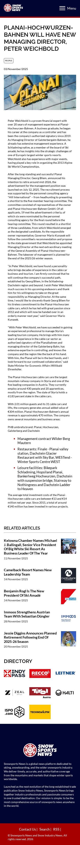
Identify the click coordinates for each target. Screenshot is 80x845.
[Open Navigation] (62, 8)
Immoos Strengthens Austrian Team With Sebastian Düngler (27, 614)
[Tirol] (40, 693)
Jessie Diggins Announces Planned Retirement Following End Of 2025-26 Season (30, 637)
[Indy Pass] (14, 674)
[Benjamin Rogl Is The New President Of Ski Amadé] (68, 597)
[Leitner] (65, 674)
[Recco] (40, 674)
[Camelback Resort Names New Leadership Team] (68, 576)
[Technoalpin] (40, 712)
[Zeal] (14, 693)
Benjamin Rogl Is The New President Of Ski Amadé (24, 593)
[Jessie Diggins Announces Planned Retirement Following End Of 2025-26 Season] (68, 641)
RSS (56, 829)
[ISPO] (14, 712)
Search (44, 829)
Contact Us (28, 829)
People (8, 60)
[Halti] (65, 693)
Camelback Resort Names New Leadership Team (28, 572)
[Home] (40, 750)
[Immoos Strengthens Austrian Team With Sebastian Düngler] (68, 618)
